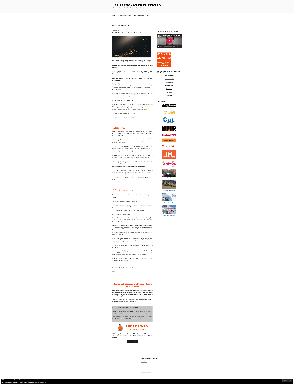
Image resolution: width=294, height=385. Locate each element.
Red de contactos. (169, 75)
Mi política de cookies (41, 382)
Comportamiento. (169, 79)
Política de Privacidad (146, 367)
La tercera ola (126, 148)
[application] (169, 41)
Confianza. (169, 92)
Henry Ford (115, 131)
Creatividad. (169, 95)
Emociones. (169, 89)
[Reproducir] (158, 46)
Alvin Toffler (122, 146)
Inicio (113, 15)
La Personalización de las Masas (127, 32)
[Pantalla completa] (179, 46)
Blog (148, 15)
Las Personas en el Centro (136, 5)
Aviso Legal (144, 362)
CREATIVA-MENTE (139, 15)
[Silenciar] (177, 46)
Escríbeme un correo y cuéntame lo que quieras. (125, 307)
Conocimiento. (169, 82)
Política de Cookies (146, 372)
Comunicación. (169, 85)
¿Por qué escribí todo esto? (124, 15)
